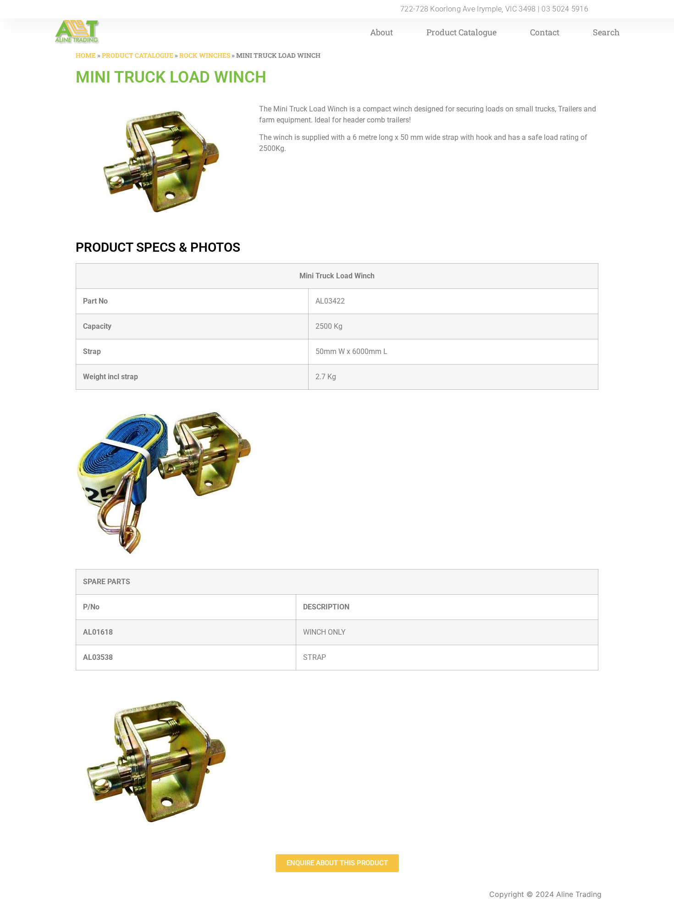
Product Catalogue (461, 32)
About (381, 32)
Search (606, 32)
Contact (544, 32)
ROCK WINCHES (204, 55)
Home (86, 55)
